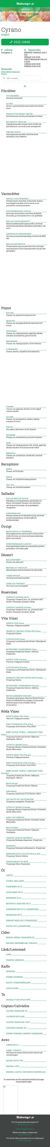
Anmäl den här (25, 1135)
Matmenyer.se (25, 4)
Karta (3, 74)
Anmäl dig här (25, 1140)
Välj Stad (25, 9)
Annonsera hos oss (25, 1124)
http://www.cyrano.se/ (10, 72)
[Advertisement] (25, 165)
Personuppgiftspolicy (25, 1129)
